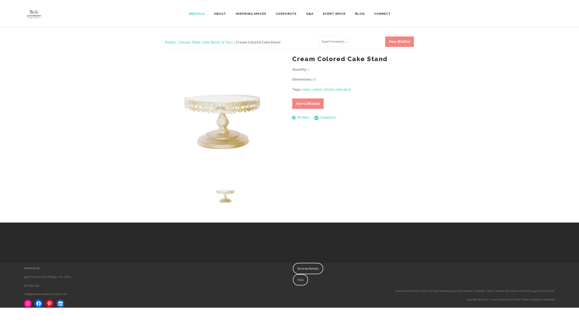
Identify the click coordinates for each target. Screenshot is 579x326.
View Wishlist (399, 41)
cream (306, 89)
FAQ (300, 280)
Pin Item (303, 117)
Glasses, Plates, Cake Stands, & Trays (206, 42)
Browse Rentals (308, 268)
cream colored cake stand (332, 89)
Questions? (328, 117)
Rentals (170, 42)
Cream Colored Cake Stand (258, 42)
